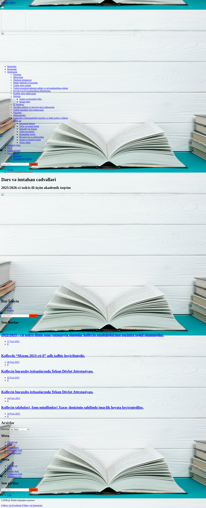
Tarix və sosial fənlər (29, 126)
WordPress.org (14, 453)
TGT (9, 148)
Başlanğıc (12, 66)
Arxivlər (5, 429)
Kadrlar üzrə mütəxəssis (24, 93)
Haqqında (12, 69)
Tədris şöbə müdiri (22, 85)
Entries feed (13, 447)
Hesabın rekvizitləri (22, 158)
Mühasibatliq (19, 115)
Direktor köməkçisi (22, 80)
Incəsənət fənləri (27, 123)
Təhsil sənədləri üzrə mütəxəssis (28, 110)
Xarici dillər (25, 142)
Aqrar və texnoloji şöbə (30, 99)
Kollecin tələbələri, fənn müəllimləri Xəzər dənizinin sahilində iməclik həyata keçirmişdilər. (72, 407)
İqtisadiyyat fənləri (28, 129)
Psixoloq (17, 112)
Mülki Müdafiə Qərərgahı (25, 82)
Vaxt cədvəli (13, 153)
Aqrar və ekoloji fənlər (30, 139)
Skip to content (8, 2)
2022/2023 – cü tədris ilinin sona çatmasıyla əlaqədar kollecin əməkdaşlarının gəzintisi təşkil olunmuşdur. (82, 335)
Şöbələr (17, 96)
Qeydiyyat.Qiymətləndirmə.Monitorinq (32, 91)
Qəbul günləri (13, 150)
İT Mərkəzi (18, 104)
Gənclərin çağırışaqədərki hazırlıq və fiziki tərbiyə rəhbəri (40, 118)
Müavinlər (18, 77)
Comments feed (14, 450)
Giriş (9, 445)
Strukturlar (12, 72)
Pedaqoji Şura (14, 145)
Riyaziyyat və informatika (31, 137)
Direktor (17, 74)
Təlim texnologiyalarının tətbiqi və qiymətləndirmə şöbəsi (40, 88)
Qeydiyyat (12, 442)
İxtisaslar (17, 156)
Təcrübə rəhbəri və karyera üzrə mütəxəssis (33, 107)
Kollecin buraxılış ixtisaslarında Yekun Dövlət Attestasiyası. (47, 371)
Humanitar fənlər (27, 134)
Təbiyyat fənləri (26, 131)
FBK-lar (17, 120)
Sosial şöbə (24, 101)
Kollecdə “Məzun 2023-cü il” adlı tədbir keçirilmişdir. (43, 356)
